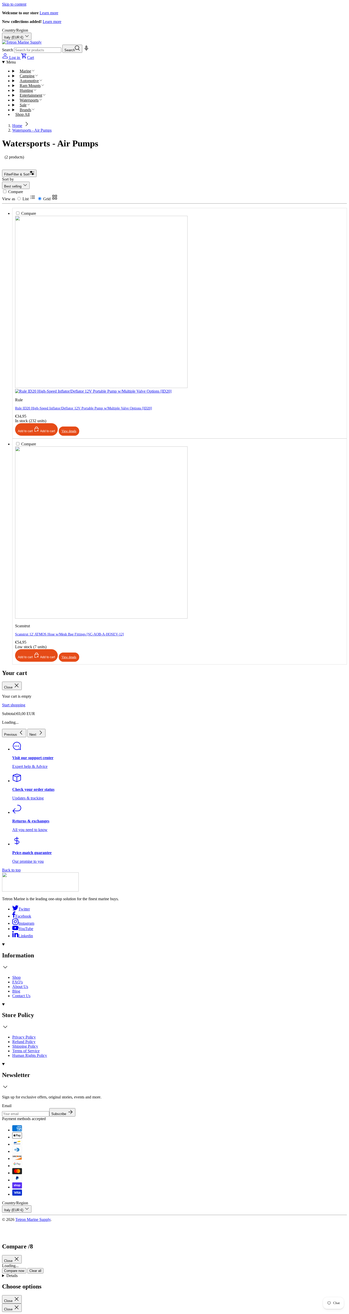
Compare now (14, 1271)
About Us (20, 986)
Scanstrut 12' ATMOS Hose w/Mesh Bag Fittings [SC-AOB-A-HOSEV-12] (69, 634)
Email (6, 1106)
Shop (16, 977)
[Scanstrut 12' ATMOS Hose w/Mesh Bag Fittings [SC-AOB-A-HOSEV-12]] (101, 452)
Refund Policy (24, 1042)
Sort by (8, 179)
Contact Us (21, 996)
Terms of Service (26, 1051)
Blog (16, 991)
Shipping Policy (25, 1046)
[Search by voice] (85, 50)
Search (7, 50)
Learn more (49, 13)
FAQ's (17, 982)
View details (69, 657)
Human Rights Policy (29, 1055)
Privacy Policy (24, 1037)
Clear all (35, 1271)
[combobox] (37, 50)
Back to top (11, 870)
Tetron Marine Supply (33, 1219)
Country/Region (15, 30)
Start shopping (13, 705)
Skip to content (14, 4)
